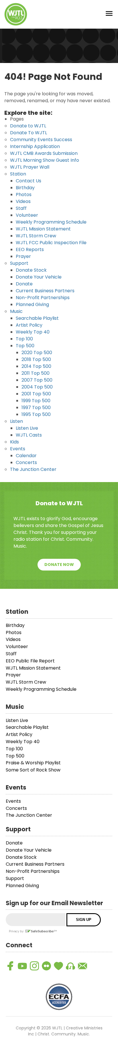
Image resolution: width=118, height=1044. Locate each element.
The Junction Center (33, 469)
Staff (21, 208)
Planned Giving (32, 304)
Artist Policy (29, 325)
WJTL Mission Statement (43, 229)
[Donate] (58, 965)
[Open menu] (109, 14)
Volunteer (27, 215)
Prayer (23, 256)
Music (16, 311)
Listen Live (27, 428)
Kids (14, 442)
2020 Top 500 (36, 352)
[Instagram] (34, 965)
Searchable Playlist (37, 318)
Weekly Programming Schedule (51, 222)
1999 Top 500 (35, 400)
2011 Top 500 (35, 373)
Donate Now (59, 564)
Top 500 (25, 345)
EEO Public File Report (30, 661)
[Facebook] (10, 965)
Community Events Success (41, 139)
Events (17, 448)
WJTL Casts (29, 435)
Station (18, 174)
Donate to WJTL (28, 126)
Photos (24, 194)
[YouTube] (22, 965)
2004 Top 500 (37, 387)
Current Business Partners (45, 290)
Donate (24, 284)
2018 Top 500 (36, 359)
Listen (16, 421)
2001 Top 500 (36, 393)
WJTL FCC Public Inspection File (51, 242)
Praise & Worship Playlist (33, 762)
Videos (23, 201)
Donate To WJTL (28, 132)
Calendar (26, 455)
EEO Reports (30, 249)
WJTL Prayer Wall (29, 167)
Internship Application (35, 146)
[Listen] (70, 965)
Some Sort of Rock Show (33, 770)
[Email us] (82, 965)
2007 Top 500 (36, 380)
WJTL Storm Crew (36, 235)
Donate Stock (31, 270)
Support (19, 263)
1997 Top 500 (36, 407)
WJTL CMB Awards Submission (44, 153)
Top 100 (24, 338)
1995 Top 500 (36, 414)
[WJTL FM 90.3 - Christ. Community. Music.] (15, 14)
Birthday (25, 187)
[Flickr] (46, 965)
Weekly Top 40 (33, 332)
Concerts (26, 462)
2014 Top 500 (36, 366)
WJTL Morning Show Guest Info (44, 160)
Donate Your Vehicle (39, 277)
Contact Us (28, 180)
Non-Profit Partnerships (43, 297)
